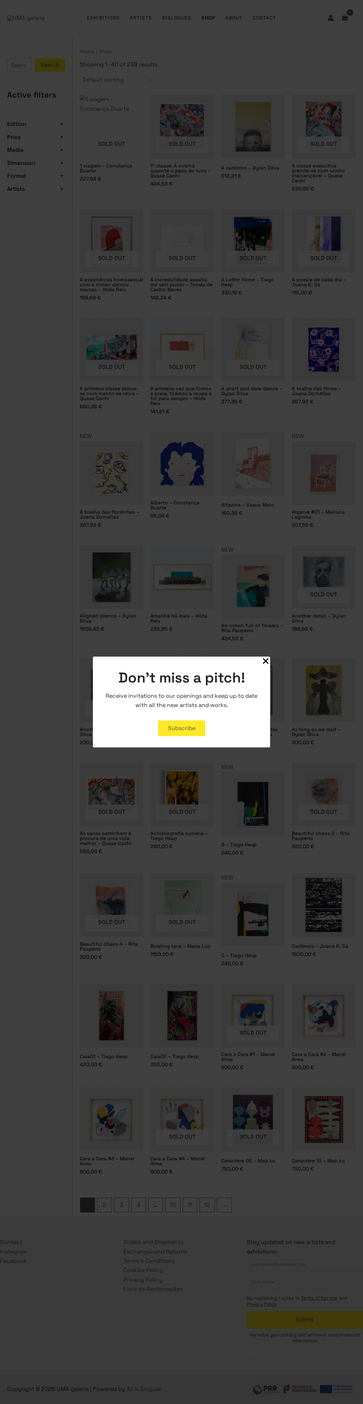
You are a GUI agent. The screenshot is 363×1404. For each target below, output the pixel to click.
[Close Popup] (265, 662)
